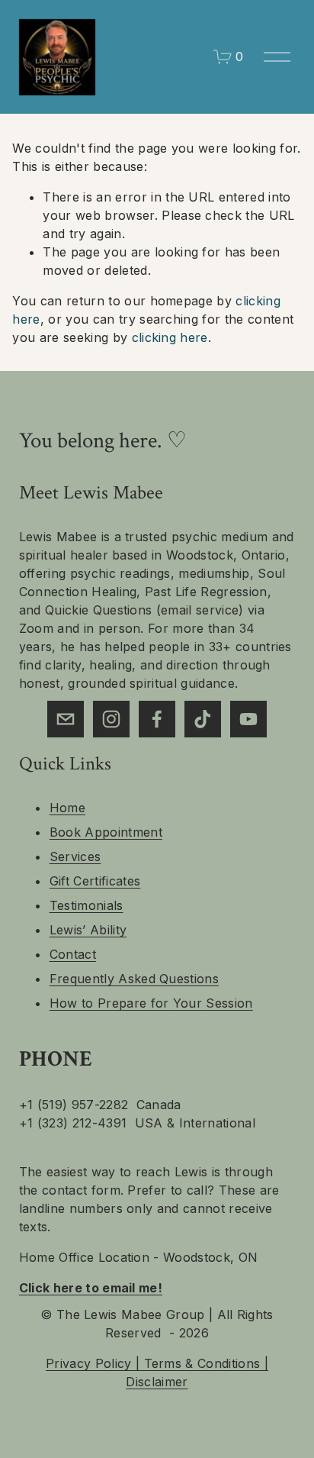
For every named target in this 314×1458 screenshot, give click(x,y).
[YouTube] (248, 719)
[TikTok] (202, 719)
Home (67, 807)
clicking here (170, 337)
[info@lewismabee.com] (65, 719)
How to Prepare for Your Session (151, 1003)
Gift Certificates (95, 881)
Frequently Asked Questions (134, 978)
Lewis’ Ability (88, 929)
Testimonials (86, 905)
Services (75, 856)
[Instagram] (111, 719)
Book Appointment (106, 832)
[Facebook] (157, 719)
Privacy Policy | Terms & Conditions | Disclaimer (157, 1372)
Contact (73, 954)
